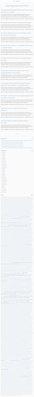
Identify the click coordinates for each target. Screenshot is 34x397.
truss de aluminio (4, 387)
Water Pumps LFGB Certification (7, 317)
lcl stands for (30, 362)
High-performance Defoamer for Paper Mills (9, 255)
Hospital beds (14, 256)
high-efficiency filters (29, 353)
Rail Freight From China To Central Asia (24, 291)
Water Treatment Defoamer (13, 317)
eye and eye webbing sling (14, 347)
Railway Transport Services (15, 295)
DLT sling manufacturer (16, 229)
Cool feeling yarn (5, 227)
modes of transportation (13, 368)
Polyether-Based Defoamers (4, 287)
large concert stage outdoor (12, 361)
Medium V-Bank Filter (17, 269)
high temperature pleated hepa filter (23, 353)
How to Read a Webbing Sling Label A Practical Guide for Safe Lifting (12, 143)
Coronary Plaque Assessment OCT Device (21, 227)
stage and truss (21, 382)
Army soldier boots (21, 208)
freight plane (8, 349)
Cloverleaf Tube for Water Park (13, 221)
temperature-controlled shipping (29, 385)
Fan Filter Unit (30, 239)
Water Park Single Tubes (25, 316)
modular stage (24, 368)
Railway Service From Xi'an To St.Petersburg (5, 295)
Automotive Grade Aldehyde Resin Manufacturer (10, 209)
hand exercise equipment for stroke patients (11, 351)
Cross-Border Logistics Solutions (8, 228)
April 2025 (3, 174)
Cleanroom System (30, 220)
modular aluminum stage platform (19, 368)
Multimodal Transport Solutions (13, 275)
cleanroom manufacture (6, 330)
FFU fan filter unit (12, 239)
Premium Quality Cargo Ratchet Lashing (22, 289)
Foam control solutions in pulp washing (8, 243)
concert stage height (25, 334)
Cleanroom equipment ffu (3, 221)
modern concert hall (8, 368)
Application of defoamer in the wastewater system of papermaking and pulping (11, 208)
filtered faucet (30, 347)
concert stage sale (9, 336)
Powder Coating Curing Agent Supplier (24, 288)
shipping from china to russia (15, 381)
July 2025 (3, 170)
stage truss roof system (29, 382)
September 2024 (4, 184)
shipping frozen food (20, 381)
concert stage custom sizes (27, 333)
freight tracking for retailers (13, 349)
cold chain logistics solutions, (18, 331)
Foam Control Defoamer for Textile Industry (28, 241)
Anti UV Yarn (14, 205)
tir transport (9, 386)
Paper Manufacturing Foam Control (24, 283)
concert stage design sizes (5, 334)
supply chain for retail (25, 383)
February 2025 (4, 177)
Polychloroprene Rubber (20, 285)
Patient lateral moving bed (13, 284)
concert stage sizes (17, 336)
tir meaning (6, 386)
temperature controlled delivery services (26, 384)
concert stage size (13, 336)
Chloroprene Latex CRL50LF (16, 220)
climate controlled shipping (23, 330)
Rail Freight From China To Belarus (11, 291)
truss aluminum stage (25, 386)
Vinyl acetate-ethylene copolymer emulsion (12, 316)
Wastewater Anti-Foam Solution (19, 316)
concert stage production (4, 336)
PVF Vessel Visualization (3, 283)
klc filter (4, 361)
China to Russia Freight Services (7, 218)
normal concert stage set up (12, 370)
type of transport (17, 387)
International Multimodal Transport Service (20, 262)
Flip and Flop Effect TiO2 (16, 241)
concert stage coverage (21, 333)
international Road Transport (14, 360)
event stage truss (10, 347)
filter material (28, 347)
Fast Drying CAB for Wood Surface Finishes (10, 240)
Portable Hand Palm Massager (6, 288)
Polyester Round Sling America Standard (8, 286)
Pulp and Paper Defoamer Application (7, 290)
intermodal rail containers (7, 360)
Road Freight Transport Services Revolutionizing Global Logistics (16, 22)
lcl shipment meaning (27, 362)
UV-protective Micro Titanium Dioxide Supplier (21, 313)
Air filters (23, 202)
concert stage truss (22, 336)
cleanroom (25, 329)
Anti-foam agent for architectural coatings (6, 206)
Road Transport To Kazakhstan (19, 297)
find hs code (5, 348)
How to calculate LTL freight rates (23, 256)
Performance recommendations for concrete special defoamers (22, 284)
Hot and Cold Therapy (18, 256)
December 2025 (4, 164)
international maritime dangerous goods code (28, 360)
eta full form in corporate (19, 346)
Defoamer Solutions (20, 229)
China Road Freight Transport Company (18, 18)
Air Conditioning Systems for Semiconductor (7, 202)
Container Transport (12, 226)
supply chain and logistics (19, 383)
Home (14, 1)
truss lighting (10, 387)
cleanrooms (14, 330)
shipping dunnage (10, 381)
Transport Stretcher (7, 312)
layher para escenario (26, 361)
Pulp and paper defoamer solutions (20, 290)
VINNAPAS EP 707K (7, 315)
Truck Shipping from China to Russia (19, 312)
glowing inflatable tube (13, 350)
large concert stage (8, 361)
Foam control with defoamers (15, 243)
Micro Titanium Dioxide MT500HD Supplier (9, 271)
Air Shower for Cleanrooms (19, 202)
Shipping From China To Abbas (20, 302)
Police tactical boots (10, 285)
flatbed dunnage (8, 348)
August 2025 (4, 168)
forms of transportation (22, 348)
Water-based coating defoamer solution (29, 318)
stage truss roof (24, 382)
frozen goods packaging (30, 349)
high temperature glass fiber (16, 353)
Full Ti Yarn (9, 245)
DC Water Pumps (11, 229)
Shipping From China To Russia (9, 303)
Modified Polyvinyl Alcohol (17, 272)
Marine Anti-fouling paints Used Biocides (23, 268)
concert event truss (10, 332)
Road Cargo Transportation (8, 296)
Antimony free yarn (23, 207)
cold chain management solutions (25, 331)
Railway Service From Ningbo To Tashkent (20, 294)
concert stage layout (30, 334)
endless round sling (3, 346)
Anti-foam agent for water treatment (24, 206)
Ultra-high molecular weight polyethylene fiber (8, 314)
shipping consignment (5, 381)
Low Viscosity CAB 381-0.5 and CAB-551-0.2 (19, 267)
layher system (10, 362)
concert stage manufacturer (9, 335)
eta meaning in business (24, 346)
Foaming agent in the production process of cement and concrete (7, 244)
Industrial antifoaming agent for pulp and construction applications (19, 258)
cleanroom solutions (11, 330)
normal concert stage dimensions (5, 370)
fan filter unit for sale (24, 347)
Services (8, 18)
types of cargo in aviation (22, 387)
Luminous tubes (26, 267)
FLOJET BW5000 (27, 239)
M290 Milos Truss (29, 267)
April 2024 (3, 186)
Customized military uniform (29, 228)
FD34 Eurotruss (8, 239)
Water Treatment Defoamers (19, 317)
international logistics (21, 360)
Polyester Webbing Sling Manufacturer (22, 286)
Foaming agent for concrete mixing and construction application (24, 243)
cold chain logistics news (7, 331)
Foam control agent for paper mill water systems (12, 242)
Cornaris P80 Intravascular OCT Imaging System (12, 227)
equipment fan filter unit (14, 346)
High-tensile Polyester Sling (3, 256)
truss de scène (7, 387)
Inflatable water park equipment (20, 261)
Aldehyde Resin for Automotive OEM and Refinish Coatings (7, 203)
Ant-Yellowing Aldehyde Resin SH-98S (5, 205)
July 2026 (3, 154)
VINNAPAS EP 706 (3, 315)
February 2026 (4, 161)
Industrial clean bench (28, 258)
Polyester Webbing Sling (15, 286)
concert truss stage (26, 336)
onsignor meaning (22, 370)
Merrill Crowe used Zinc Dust (22, 269)
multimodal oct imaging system (11, 369)
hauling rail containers (26, 351)
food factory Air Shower (17, 348)
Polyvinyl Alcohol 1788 (18, 287)
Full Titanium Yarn (12, 245)
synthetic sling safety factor (13, 384)
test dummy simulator (3, 386)
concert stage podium (24, 335)
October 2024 (4, 183)
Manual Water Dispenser (9, 268)
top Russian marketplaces (13, 386)
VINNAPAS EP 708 (11, 315)
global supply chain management (4, 350)
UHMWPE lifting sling (4, 313)
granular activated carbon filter (24, 350)
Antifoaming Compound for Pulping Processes (16, 207)
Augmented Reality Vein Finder (26, 208)
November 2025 (4, 165)
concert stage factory (21, 334)
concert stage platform (19, 335)
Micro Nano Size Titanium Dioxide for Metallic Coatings (12, 270)
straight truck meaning (9, 383)
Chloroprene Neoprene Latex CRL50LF (24, 220)
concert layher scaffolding (24, 332)
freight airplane (29, 348)
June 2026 (3, 155)
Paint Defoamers (8, 283)
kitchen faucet (2, 361)
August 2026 (4, 152)
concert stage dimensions (11, 334)
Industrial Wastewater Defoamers (8, 258)
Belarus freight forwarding (29, 209)
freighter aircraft (26, 349)
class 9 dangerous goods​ (8, 329)
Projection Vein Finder (29, 289)
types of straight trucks (27, 387)
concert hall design (14, 332)
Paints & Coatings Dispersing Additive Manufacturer (15, 283)
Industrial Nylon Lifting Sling (25, 257)
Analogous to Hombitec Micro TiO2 (9, 204)
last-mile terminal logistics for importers (19, 361)
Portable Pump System (11, 288)
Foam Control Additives (21, 241)
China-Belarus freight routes (25, 218)
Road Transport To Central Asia (8, 297)
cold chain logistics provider (12, 331)
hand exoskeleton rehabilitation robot (20, 351)
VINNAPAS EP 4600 (29, 314)
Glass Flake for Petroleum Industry (26, 245)
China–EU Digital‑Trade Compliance (7, 219)
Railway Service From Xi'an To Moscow (29, 294)
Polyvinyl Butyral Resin (23, 287)
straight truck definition (4, 383)
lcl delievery (21, 362)
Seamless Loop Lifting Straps (12, 302)
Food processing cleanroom (17, 244)
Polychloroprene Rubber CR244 (26, 285)
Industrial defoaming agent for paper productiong (15, 259)
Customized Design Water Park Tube (22, 228)
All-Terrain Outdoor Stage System (16, 203)
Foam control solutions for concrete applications (22, 242)
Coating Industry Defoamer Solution (20, 221)
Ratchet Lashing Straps (27, 295)
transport (17, 386)
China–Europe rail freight (28, 219)
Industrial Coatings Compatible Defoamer (9, 257)
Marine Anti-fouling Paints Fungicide (15, 268)
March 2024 (3, 187)
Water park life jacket (30, 317)
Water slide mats (2, 318)
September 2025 (4, 167)
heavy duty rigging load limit (13, 352)
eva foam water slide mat (5, 347)
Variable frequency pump (22, 315)
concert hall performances (18, 332)
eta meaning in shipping (29, 346)
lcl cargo (19, 362)
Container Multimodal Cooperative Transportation (18, 225)
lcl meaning (23, 362)
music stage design (22, 369)
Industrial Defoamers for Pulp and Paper (18, 257)
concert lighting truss (11, 333)
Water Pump (2, 317)
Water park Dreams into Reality (25, 317)
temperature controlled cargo (19, 384)
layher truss (13, 362)
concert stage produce (29, 335)
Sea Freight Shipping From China (6, 301)
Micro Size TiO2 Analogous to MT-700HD (23, 270)
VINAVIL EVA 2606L (24, 314)
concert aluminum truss (5, 332)
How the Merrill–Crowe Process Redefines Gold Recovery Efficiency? (13, 146)
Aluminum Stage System (3, 204)
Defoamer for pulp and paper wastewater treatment (22, 230)
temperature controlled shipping (17, 385)
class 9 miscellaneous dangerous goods (15, 329)
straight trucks (13, 383)
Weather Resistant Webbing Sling (4, 319)
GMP (15, 245)
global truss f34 (9, 350)
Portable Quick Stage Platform (17, 288)
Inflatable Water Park (15, 261)
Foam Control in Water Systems (4, 242)
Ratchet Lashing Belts (22, 295)
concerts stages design (30, 336)
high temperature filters (5, 353)
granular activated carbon (18, 350)
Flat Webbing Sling (27, 240)
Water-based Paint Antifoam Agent (21, 318)
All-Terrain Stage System (22, 203)
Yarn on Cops (31, 319)
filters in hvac (2, 348)
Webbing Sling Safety (10, 319)
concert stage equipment (16, 334)
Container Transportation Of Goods (21, 226)
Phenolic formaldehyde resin (5, 285)
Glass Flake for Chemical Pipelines (19, 245)
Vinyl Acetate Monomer (5, 316)
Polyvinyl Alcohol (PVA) (13, 287)
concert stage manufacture (3, 335)
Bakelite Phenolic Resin (23, 209)
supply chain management (30, 383)
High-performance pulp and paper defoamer (18, 255)
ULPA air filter (8, 313)
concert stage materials (14, 335)
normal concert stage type (17, 370)
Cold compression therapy (26, 221)
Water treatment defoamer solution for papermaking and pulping (11, 318)
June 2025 (3, 171)
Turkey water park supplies (26, 312)
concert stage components (16, 333)
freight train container (18, 349)
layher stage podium (7, 362)
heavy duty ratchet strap (8, 352)
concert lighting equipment (6, 333)
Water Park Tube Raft (30, 316)
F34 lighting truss (5, 239)
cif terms (5, 329)
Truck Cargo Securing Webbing (12, 312)
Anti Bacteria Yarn (11, 205)
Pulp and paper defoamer (13, 290)
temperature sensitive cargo (23, 385)
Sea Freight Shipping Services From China (19, 301)
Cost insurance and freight (28, 227)
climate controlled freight (18, 330)
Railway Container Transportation (10, 294)
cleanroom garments (29, 329)
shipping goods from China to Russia (26, 381)
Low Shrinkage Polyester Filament (11, 267)
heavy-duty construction (19, 352)
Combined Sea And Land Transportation (9, 222)
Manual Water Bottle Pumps (4, 268)
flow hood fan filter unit (12, 348)
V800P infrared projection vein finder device (17, 314)
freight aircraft (26, 348)
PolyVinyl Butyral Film (15, 285)
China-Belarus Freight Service (16, 218)
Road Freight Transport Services (18, 296)
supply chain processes (3, 384)
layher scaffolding (30, 361)
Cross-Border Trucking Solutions (15, 228)
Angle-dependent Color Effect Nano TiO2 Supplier (27, 204)
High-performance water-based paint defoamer (28, 255)
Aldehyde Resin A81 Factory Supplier (28, 202)
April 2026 (3, 158)
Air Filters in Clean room (14, 202)
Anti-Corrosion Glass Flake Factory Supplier (19, 205)
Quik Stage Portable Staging (27, 290)
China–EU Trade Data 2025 (14, 219)
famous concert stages (19, 347)
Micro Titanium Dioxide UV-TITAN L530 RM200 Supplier (19, 271)
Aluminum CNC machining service (28, 203)
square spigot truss (18, 382)
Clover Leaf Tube (8, 221)
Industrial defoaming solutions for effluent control (25, 259)
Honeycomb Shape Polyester (10, 256)
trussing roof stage (14, 387)
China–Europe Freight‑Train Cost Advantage (21, 219)
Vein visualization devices (27, 315)
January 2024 (4, 190)
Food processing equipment (23, 244)
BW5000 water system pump (18, 209)
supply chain (16, 383)
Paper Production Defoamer (8, 284)
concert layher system (29, 332)
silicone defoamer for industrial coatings (7, 382)
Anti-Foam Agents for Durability (28, 205)
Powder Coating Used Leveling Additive (14, 289)
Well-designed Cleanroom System (16, 319)
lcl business (16, 362)
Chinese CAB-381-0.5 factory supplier (9, 220)
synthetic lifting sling (8, 384)
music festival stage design (17, 369)
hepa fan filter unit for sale (24, 352)
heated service (3, 352)
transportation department (20, 386)
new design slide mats (27, 369)
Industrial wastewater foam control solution (26, 260)
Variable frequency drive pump (17, 315)
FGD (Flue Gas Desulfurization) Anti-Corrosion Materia (19, 239)
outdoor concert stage (26, 370)
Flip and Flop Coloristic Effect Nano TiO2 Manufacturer (7, 241)
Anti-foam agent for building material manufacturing (16, 206)
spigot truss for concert (13, 382)
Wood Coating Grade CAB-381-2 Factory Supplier (25, 319)
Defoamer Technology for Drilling (26, 229)
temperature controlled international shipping (9, 385)
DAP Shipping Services (3, 229)
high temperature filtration (10, 353)
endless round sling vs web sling (8, 346)
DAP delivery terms (8, 229)
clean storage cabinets (21, 329)
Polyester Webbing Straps (28, 286)
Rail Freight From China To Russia (18, 293)
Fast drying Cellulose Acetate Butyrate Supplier (20, 240)
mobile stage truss (4, 368)
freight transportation (22, 349)
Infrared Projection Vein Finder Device (28, 261)
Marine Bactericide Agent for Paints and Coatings (10, 269)
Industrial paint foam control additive (18, 260)
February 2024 (4, 189)
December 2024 (4, 180)
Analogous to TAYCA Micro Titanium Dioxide (17, 204)
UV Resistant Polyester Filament (13, 313)
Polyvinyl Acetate (8, 287)
